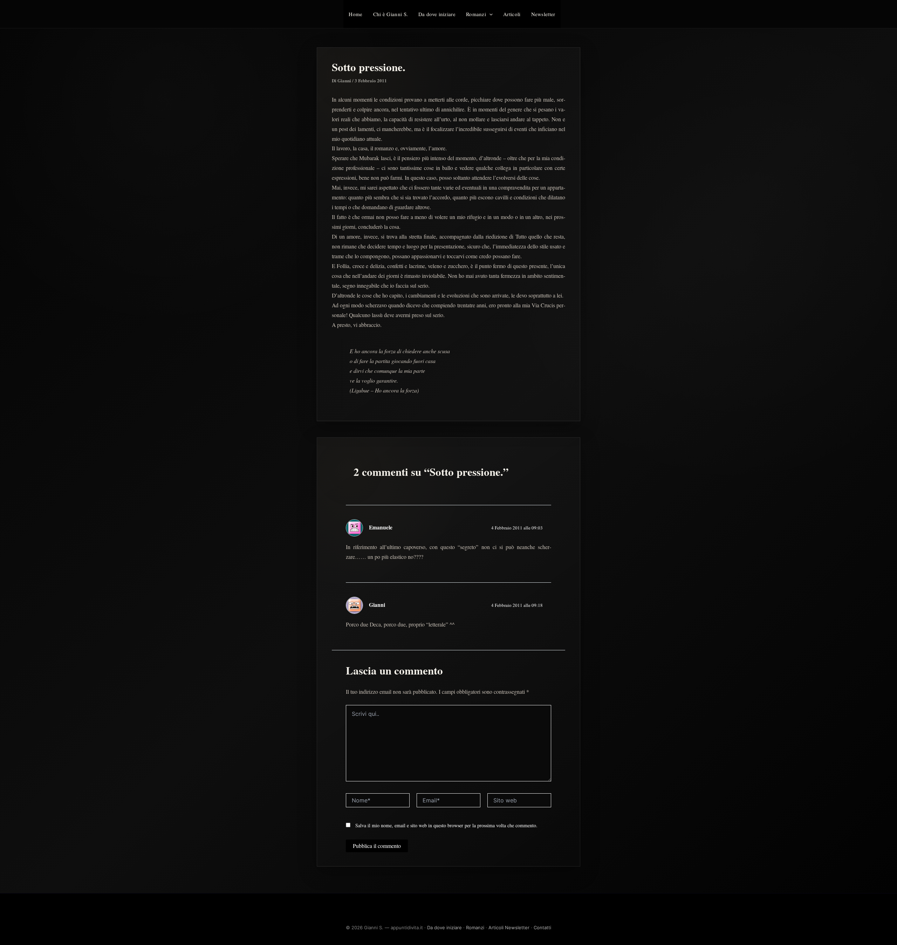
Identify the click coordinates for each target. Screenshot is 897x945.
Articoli (511, 14)
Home (355, 14)
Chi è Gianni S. (390, 14)
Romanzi (476, 14)
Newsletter (543, 14)
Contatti (542, 927)
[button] (489, 14)
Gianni (377, 605)
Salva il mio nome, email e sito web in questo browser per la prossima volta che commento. (446, 825)
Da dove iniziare (437, 14)
